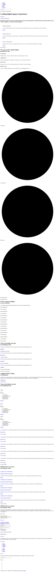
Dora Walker (2, 361)
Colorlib (24, 570)
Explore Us (2, 16)
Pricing (4, 549)
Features (4, 544)
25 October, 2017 (3, 471)
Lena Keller (2, 367)
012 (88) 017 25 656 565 (4, 522)
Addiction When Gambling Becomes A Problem (6, 473)
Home (4, 2)
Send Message (3, 529)
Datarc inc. (16, 570)
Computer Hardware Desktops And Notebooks (6, 481)
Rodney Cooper (2, 355)
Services (4, 3)
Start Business (2, 380)
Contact (4, 7)
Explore (4, 29)
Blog (3, 6)
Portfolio (4, 4)
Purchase (1, 400)
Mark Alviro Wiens (2, 439)
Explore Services (3, 534)
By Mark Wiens (9, 471)
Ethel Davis (2, 349)
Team (3, 5)
